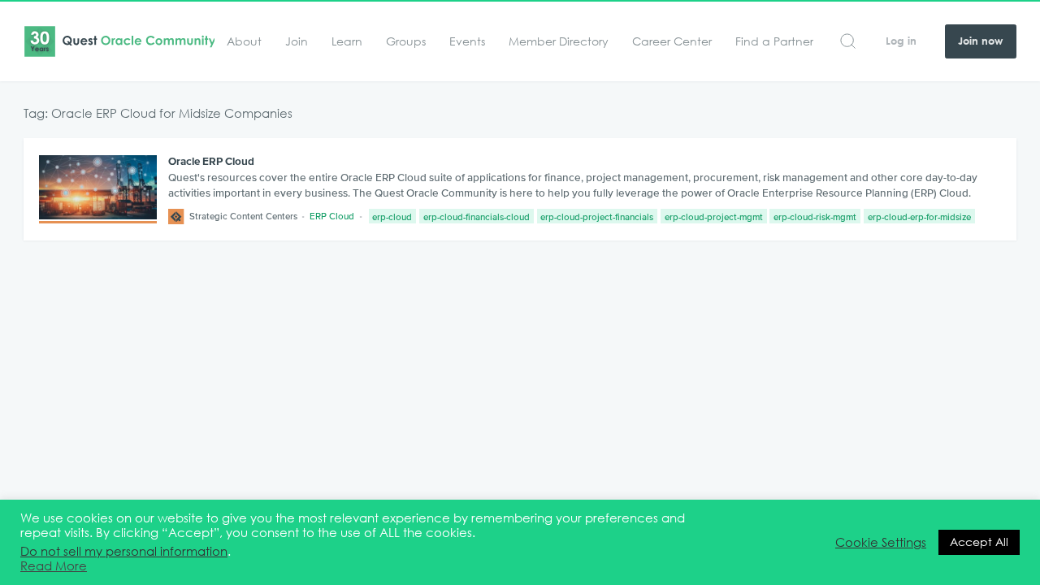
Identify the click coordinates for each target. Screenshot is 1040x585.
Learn (347, 41)
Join (296, 41)
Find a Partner (774, 41)
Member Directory (559, 41)
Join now (980, 41)
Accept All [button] (979, 542)
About (244, 41)
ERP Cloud (332, 215)
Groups (406, 41)
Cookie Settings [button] (880, 542)
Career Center (672, 41)
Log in (901, 41)
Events (467, 41)
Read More (53, 566)
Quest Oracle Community (119, 41)
